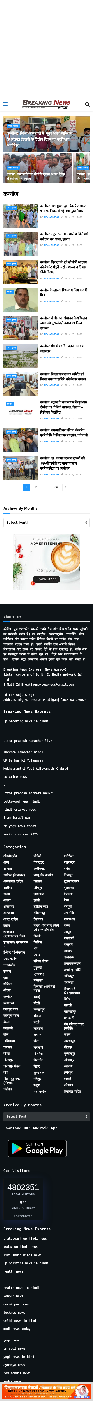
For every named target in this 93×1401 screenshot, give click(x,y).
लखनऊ (69, 957)
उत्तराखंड (9, 965)
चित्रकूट (39, 862)
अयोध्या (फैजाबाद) (14, 875)
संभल (67, 1034)
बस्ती (36, 1022)
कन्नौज (7, 996)
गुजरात (7, 1047)
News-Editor (51, 217)
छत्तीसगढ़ (39, 869)
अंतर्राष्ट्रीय (10, 856)
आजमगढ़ (8, 906)
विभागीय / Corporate (72, 991)
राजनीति (69, 913)
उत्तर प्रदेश (13, 126)
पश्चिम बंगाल (41, 961)
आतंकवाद (9, 913)
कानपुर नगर (10, 1009)
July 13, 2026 (72, 441)
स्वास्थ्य (68, 1066)
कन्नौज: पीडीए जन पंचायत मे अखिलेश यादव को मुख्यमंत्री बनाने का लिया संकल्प (63, 323)
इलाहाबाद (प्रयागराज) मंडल (14, 934)
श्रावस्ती (69, 1018)
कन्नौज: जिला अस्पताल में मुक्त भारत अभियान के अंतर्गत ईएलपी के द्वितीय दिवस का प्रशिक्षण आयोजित (39, 139)
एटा (5, 978)
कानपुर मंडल (11, 1015)
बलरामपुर (39, 1009)
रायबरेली (69, 938)
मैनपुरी (68, 906)
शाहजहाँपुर (70, 1011)
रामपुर (67, 932)
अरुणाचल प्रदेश (13, 881)
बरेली (37, 1003)
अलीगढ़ (7, 887)
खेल (5, 1034)
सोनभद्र (69, 1060)
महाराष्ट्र (69, 862)
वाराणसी (68, 982)
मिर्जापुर (68, 875)
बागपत (37, 1035)
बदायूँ (37, 997)
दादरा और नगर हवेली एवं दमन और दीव (46, 927)
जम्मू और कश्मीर (43, 875)
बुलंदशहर (39, 1072)
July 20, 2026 (72, 301)
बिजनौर (38, 1060)
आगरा (6, 900)
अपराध (9, 292)
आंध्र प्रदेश (10, 919)
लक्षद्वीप (68, 951)
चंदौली (37, 856)
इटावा (6, 925)
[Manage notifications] (82, 1391)
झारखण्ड (39, 894)
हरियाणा (68, 1085)
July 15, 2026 (72, 418)
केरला (6, 1022)
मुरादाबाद (69, 887)
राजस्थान (69, 919)
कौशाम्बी (8, 1028)
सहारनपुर (69, 1041)
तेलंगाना (38, 919)
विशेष (67, 999)
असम (6, 894)
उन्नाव (7, 971)
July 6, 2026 (72, 474)
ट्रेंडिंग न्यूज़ (41, 906)
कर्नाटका (8, 1003)
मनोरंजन (69, 856)
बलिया (37, 1016)
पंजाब (37, 955)
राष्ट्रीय (68, 944)
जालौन (38, 881)
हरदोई (67, 1079)
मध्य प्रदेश (40, 1091)
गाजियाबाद (9, 1041)
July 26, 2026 (72, 217)
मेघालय (68, 894)
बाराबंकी (38, 1047)
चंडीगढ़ (7, 1089)
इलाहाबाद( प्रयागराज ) (15, 944)
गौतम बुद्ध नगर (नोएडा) (11, 1081)
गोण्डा (6, 1053)
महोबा (67, 869)
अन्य (6, 862)
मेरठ (66, 900)
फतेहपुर (38, 980)
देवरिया (38, 942)
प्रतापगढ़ (39, 974)
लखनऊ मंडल (72, 963)
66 (56, 487)
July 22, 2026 (72, 245)
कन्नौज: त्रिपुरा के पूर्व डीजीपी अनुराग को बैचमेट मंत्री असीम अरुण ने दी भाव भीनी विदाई (63, 267)
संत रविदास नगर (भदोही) (74, 1026)
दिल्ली (37, 936)
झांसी (37, 900)
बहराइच (38, 1028)
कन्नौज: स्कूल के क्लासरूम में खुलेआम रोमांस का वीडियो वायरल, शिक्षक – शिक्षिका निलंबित (63, 407)
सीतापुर (68, 1047)
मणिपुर (37, 1079)
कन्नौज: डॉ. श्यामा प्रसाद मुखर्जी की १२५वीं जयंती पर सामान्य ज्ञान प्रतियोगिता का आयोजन (62, 463)
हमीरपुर (68, 1072)
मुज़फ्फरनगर (71, 881)
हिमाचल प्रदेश (72, 1091)
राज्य (67, 925)
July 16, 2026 (72, 357)
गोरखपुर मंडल (11, 1066)
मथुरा (37, 1085)
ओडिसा (7, 984)
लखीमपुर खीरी (72, 970)
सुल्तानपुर (69, 1053)
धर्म (35, 948)
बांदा (36, 1041)
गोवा (5, 1072)
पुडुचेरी (38, 967)
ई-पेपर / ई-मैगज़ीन (14, 952)
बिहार (37, 1066)
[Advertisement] (46, 48)
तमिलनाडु (39, 913)
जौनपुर (38, 887)
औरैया (6, 990)
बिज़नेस (38, 1054)
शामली (68, 1005)
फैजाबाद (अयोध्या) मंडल (44, 988)
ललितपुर (69, 976)
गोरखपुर (8, 1060)
